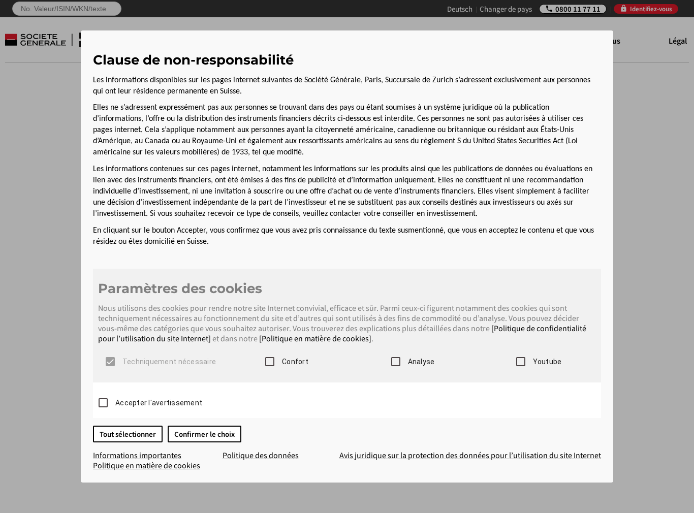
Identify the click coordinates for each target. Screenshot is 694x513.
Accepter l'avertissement (158, 403)
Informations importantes (137, 455)
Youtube (547, 362)
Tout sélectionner (128, 434)
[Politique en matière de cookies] (315, 338)
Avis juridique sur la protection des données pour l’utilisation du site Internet (470, 455)
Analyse (421, 362)
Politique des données (261, 455)
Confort (295, 362)
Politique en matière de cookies (146, 465)
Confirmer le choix (204, 434)
